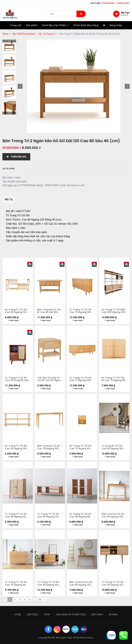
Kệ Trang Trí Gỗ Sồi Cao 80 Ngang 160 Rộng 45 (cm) (16, 447)
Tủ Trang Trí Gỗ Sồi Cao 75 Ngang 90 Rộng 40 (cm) (16, 583)
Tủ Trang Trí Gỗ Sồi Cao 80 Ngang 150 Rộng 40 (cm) (48, 583)
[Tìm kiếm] (81, 14)
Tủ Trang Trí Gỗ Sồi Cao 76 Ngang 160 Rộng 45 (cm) (80, 311)
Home (5, 34)
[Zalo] (111, 635)
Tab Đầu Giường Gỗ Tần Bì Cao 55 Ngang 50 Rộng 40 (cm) (49, 379)
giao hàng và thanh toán (71, 614)
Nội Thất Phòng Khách (24, 34)
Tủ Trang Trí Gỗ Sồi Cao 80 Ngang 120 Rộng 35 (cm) (112, 583)
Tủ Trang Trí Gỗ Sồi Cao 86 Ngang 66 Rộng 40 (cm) (16, 515)
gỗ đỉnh (113, 614)
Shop (47, 614)
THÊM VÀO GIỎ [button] (17, 156)
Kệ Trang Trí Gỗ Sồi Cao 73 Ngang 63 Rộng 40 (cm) (80, 447)
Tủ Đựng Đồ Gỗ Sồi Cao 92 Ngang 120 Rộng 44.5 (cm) (112, 447)
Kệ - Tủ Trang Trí (47, 34)
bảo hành (97, 614)
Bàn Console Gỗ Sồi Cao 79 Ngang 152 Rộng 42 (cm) (48, 447)
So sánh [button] (9, 168)
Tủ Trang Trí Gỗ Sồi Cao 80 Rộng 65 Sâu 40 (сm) (16, 379)
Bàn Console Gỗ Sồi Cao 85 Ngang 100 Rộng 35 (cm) (113, 515)
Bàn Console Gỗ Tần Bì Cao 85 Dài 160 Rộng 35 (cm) (49, 311)
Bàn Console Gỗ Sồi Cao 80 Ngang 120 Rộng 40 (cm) (80, 583)
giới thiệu (32, 614)
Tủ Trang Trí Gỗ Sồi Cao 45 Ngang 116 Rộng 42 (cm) (48, 515)
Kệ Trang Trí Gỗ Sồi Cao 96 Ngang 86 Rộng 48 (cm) (80, 515)
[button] (104, 25)
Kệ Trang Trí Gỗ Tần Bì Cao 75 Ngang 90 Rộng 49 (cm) (113, 379)
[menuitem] (16, 25)
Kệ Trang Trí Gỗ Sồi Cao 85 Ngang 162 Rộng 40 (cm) (16, 311)
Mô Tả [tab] (9, 199)
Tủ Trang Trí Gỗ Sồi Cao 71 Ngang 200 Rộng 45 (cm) (80, 379)
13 (39, 599)
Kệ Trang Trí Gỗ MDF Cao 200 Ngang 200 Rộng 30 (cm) (113, 311)
